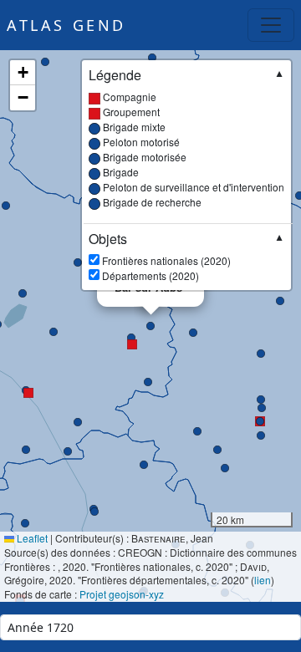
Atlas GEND (66, 25)
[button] (131, 338)
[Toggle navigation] (270, 25)
